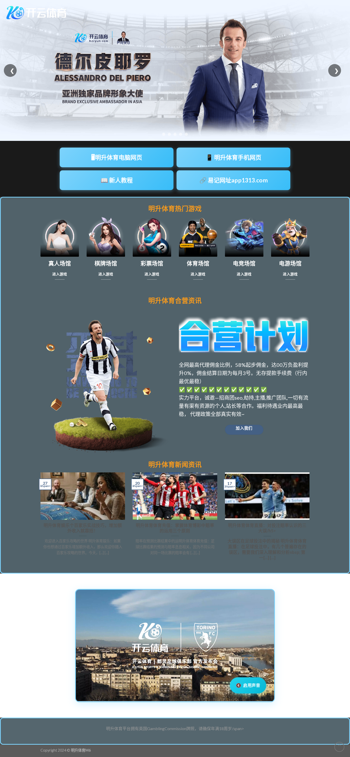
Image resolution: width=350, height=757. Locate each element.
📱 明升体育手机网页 (233, 157)
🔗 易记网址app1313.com (233, 180)
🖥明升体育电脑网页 (116, 157)
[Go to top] (339, 747)
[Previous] (39, 519)
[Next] (310, 519)
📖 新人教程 (117, 180)
